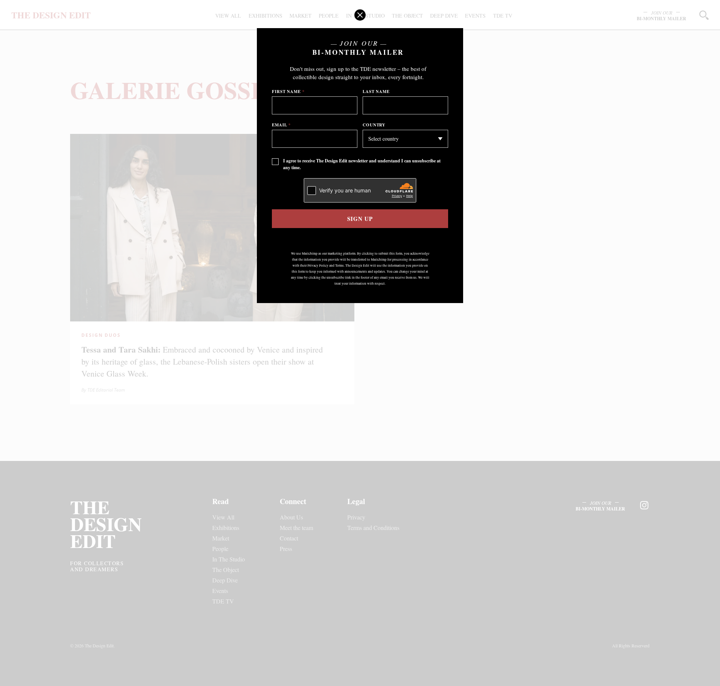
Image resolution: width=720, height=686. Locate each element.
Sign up (359, 219)
